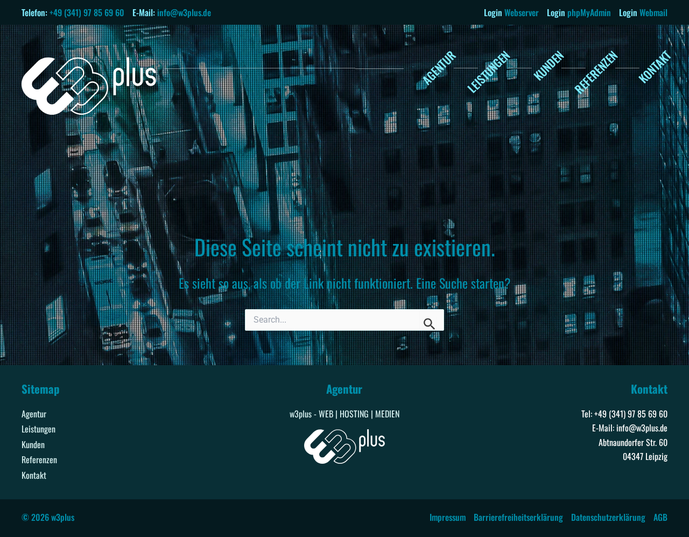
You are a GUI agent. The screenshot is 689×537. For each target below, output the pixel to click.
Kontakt (34, 475)
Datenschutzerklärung (608, 517)
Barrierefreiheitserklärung (518, 517)
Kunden (33, 444)
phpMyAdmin (589, 12)
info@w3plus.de (184, 12)
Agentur (34, 413)
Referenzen (39, 459)
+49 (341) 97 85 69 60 (87, 12)
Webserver (521, 12)
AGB (660, 517)
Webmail (653, 12)
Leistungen (38, 428)
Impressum (448, 517)
